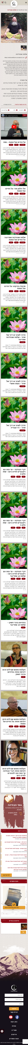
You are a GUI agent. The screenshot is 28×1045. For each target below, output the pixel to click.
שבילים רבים (4, 110)
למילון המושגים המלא (12, 813)
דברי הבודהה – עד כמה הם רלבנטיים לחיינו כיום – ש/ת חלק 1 (14, 522)
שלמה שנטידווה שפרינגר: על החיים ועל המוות (15, 238)
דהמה (16, 144)
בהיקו (11, 144)
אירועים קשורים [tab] (7, 104)
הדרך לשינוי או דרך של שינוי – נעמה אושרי (16, 382)
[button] (2, 1031)
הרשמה (14, 1008)
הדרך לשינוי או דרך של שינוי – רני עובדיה (16, 426)
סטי (23, 476)
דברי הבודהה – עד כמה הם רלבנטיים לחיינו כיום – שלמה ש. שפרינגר (14, 573)
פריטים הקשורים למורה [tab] (20, 104)
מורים (19, 10)
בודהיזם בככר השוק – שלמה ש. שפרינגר (17, 623)
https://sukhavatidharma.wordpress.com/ (15, 57)
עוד (23, 932)
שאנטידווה (22, 144)
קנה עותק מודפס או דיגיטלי (12, 907)
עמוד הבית (24, 10)
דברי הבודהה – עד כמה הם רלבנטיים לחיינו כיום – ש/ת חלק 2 (14, 471)
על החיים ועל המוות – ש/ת (14, 142)
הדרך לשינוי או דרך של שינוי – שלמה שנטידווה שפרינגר (16, 337)
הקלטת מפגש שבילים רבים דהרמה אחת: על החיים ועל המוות (14, 721)
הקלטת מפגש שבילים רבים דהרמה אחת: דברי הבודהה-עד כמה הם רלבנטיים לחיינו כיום (14, 772)
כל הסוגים (21, 110)
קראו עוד (20, 813)
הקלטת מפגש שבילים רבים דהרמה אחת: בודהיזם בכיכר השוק (14, 672)
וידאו (14, 110)
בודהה (13, 476)
